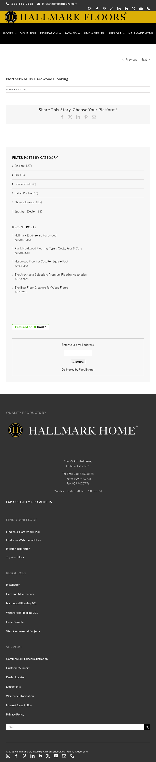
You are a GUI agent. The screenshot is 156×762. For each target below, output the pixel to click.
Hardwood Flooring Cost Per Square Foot (41, 261)
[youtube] (141, 8)
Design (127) (23, 166)
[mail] (64, 756)
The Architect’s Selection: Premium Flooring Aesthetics (51, 274)
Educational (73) (25, 184)
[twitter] (133, 8)
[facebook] (97, 8)
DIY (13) (20, 175)
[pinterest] (104, 8)
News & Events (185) (28, 202)
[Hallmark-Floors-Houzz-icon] (126, 8)
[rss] (148, 8)
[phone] (72, 756)
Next (144, 59)
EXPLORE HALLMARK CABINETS (29, 502)
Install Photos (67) (26, 193)
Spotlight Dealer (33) (28, 211)
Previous (131, 59)
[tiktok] (111, 8)
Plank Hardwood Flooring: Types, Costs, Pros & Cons (48, 248)
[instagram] (89, 8)
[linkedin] (119, 8)
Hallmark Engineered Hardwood (35, 235)
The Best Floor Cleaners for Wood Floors (41, 287)
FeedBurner (87, 369)
